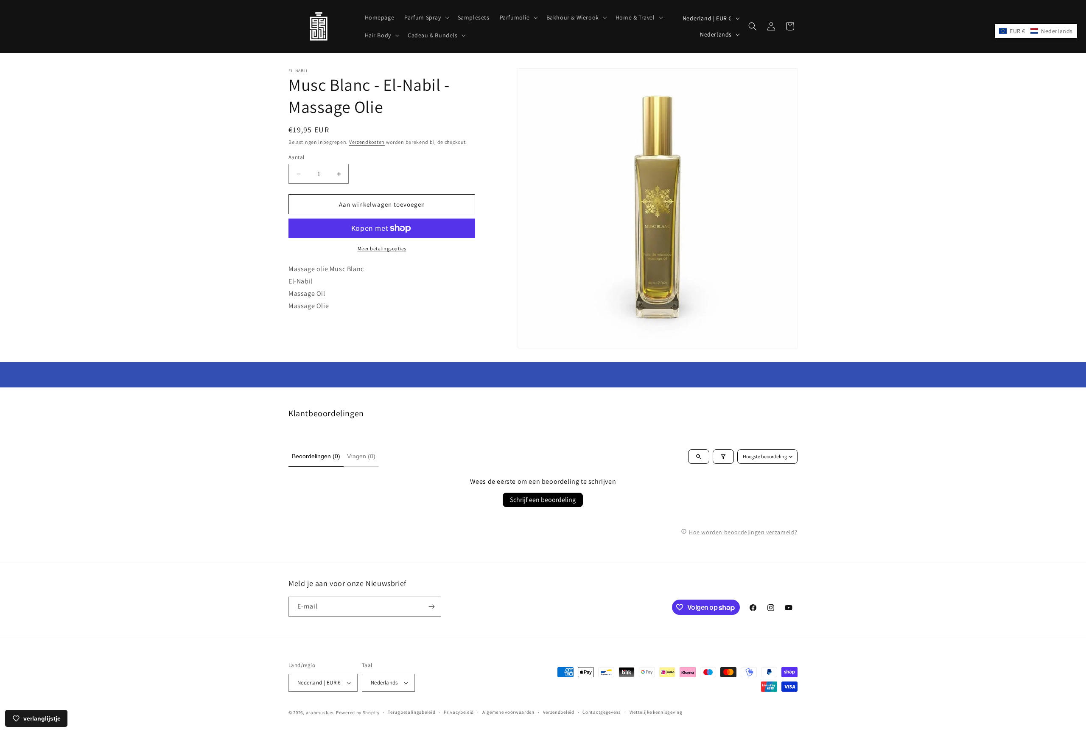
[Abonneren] (431, 607)
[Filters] (723, 456)
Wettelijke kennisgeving (656, 712)
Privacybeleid (459, 712)
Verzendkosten (367, 142)
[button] (425, 17)
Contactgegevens (601, 712)
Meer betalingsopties (382, 248)
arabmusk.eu (320, 712)
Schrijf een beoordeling (543, 499)
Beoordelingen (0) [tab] (316, 456)
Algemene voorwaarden (508, 712)
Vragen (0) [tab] (361, 456)
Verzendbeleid (558, 712)
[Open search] (698, 456)
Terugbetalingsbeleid (411, 712)
